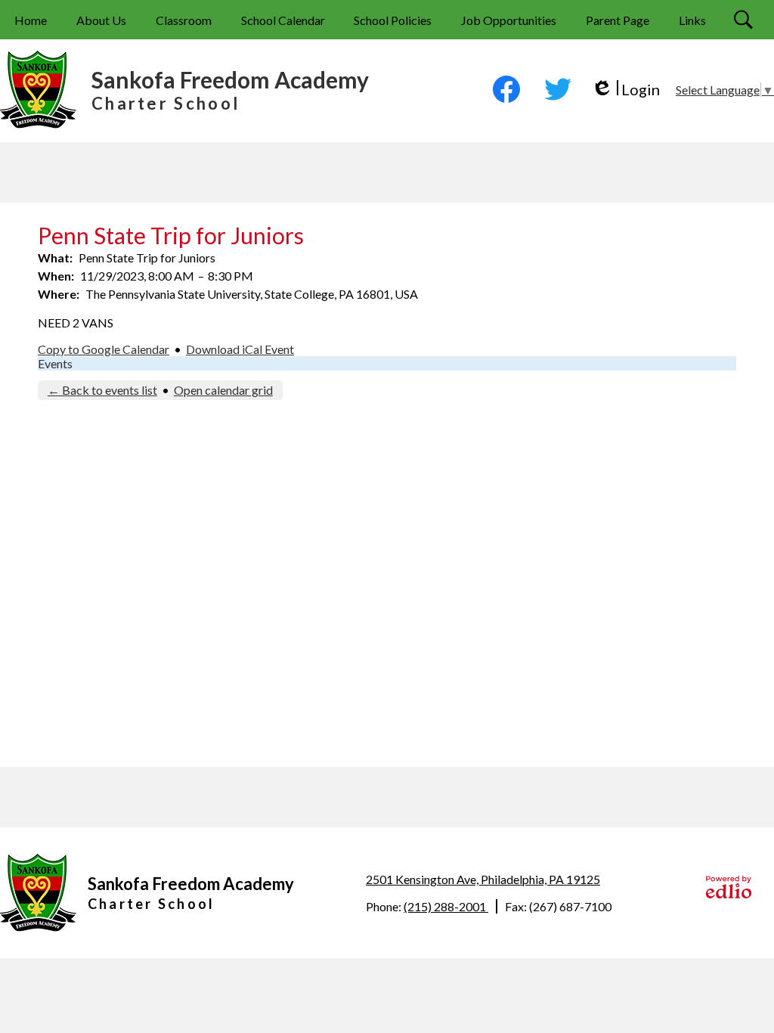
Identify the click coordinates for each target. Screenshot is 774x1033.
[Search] (745, 19)
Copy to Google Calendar (103, 349)
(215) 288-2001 (446, 906)
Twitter (557, 89)
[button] (101, 19)
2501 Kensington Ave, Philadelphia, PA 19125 (483, 879)
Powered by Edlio (728, 887)
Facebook (506, 89)
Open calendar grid (223, 390)
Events (55, 363)
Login (625, 89)
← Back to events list (102, 390)
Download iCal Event (240, 349)
